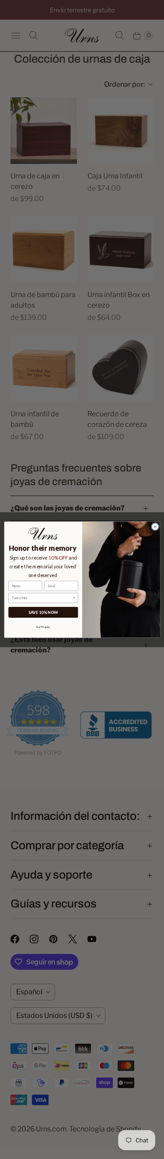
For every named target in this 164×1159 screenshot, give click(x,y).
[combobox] (42, 598)
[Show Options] (74, 598)
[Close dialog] (154, 526)
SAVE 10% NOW (43, 612)
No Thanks (43, 626)
